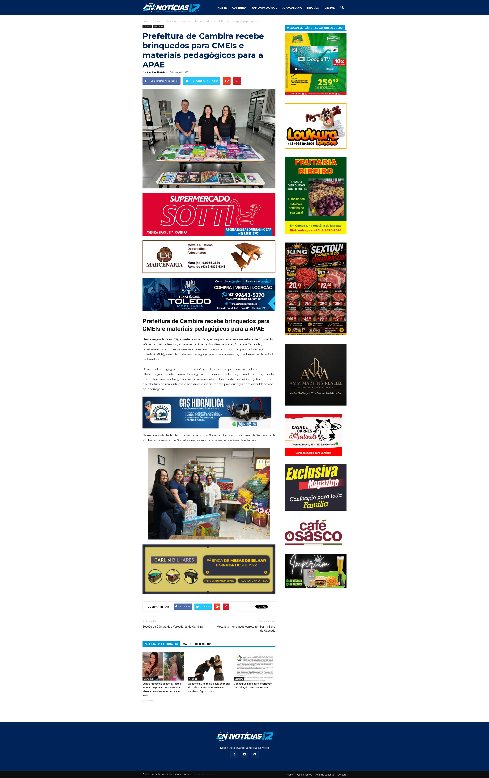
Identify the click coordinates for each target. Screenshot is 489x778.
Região (313, 7)
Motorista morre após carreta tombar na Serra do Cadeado (246, 628)
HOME (222, 7)
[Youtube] (255, 754)
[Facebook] (234, 754)
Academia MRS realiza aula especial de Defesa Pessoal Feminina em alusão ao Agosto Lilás (209, 687)
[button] (342, 7)
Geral (330, 7)
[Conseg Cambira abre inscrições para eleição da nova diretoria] (254, 666)
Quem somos (304, 774)
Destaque (158, 26)
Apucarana (292, 7)
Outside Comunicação (206, 774)
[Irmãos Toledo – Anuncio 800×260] (208, 294)
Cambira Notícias (157, 72)
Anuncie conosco (325, 774)
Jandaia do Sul (264, 7)
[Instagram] (244, 754)
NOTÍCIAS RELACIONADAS (161, 644)
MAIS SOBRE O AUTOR (197, 644)
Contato (342, 774)
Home (145, 21)
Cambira (239, 7)
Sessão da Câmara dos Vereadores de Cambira (172, 626)
